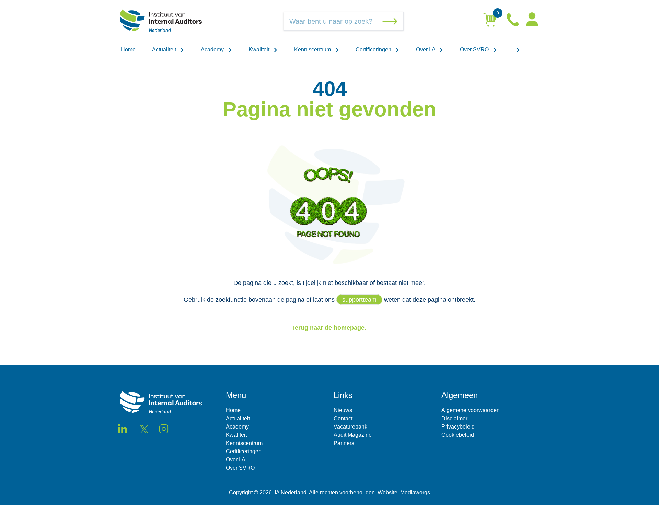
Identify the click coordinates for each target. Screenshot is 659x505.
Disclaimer (454, 418)
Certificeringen (374, 49)
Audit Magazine (353, 435)
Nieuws (343, 410)
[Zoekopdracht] (391, 21)
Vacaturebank (350, 427)
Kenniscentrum (313, 49)
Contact (343, 418)
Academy (213, 49)
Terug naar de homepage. (329, 327)
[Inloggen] (532, 21)
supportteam (359, 299)
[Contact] (513, 21)
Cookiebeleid (457, 435)
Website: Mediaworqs (404, 492)
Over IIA (426, 49)
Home (128, 49)
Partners (344, 443)
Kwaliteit (259, 49)
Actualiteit (164, 49)
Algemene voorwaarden (470, 410)
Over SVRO (475, 49)
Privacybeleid (458, 427)
